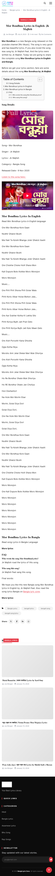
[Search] (44, 3)
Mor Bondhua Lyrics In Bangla (18, 89)
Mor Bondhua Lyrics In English (18, 86)
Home (4, 10)
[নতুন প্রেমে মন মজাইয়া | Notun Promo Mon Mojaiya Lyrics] (27, 703)
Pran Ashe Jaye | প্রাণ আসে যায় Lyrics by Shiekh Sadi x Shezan (27, 764)
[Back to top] (49, 870)
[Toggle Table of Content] (39, 79)
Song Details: (14, 83)
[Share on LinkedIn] (22, 621)
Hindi (4, 812)
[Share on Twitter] (10, 621)
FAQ (10, 92)
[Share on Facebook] (16, 621)
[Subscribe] (51, 859)
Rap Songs (6, 839)
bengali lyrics (29, 608)
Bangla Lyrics (15, 10)
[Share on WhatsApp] (28, 621)
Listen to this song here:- (14, 177)
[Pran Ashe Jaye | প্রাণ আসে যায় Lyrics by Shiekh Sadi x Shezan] (27, 745)
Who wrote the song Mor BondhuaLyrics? (26, 95)
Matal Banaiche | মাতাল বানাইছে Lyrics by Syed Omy (22, 680)
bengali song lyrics (11, 613)
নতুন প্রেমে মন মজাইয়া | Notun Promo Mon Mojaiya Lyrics (24, 722)
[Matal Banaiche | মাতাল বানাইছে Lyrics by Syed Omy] (27, 661)
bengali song (45, 608)
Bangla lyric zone (31, 591)
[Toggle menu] (50, 3)
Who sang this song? (20, 97)
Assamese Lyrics (9, 826)
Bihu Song (6, 832)
